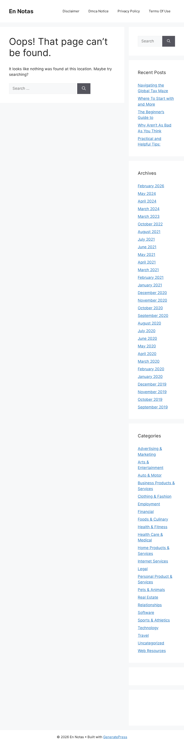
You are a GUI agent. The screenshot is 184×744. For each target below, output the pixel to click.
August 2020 (149, 323)
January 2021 (150, 285)
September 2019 (153, 407)
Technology (148, 628)
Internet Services (153, 561)
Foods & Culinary (153, 519)
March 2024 (149, 209)
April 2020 (147, 353)
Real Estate (148, 597)
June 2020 (147, 338)
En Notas (21, 11)
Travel (143, 635)
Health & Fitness (152, 527)
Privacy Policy (129, 11)
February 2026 (151, 186)
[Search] (83, 88)
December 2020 (152, 292)
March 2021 (148, 270)
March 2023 (149, 216)
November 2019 (152, 392)
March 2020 (149, 361)
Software (146, 612)
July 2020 (147, 331)
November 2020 (152, 300)
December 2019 (152, 384)
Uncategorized (151, 643)
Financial (146, 511)
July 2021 (146, 239)
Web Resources (152, 650)
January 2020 (150, 376)
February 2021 (151, 277)
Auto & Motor (150, 475)
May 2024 (147, 193)
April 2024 (147, 201)
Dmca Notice (98, 11)
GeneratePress (115, 737)
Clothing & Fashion (154, 496)
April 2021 (147, 262)
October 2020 (150, 308)
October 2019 (150, 399)
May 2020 (147, 346)
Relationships (150, 605)
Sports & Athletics (154, 620)
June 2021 (147, 247)
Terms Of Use (160, 11)
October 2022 (150, 224)
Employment (149, 504)
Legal (143, 569)
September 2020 (153, 315)
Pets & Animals (151, 589)
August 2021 (149, 231)
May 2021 (146, 254)
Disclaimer (71, 11)
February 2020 (151, 369)
